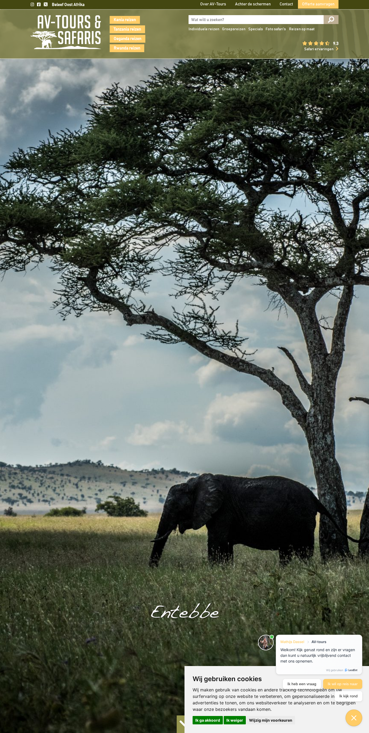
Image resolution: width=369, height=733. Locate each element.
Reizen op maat (302, 29)
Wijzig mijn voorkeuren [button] (270, 720)
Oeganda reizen (127, 39)
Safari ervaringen (319, 49)
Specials (255, 29)
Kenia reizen (125, 20)
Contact (286, 4)
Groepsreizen (234, 29)
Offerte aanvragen (318, 4)
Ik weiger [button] (234, 720)
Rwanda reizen (127, 48)
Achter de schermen (253, 4)
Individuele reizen (204, 29)
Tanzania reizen (127, 29)
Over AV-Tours (213, 4)
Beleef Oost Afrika (68, 5)
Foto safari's (276, 29)
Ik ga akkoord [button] (207, 720)
